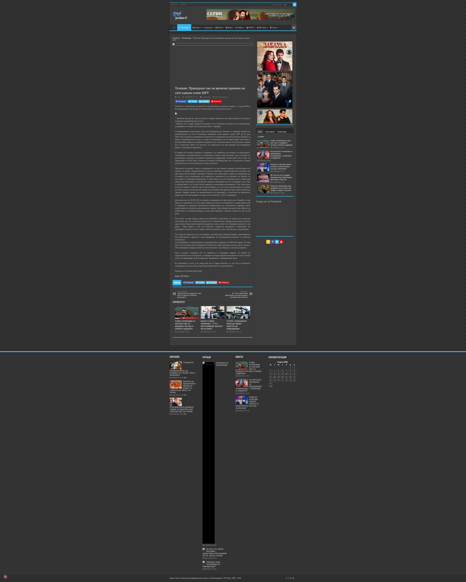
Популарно (269, 132)
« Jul (270, 386)
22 (290, 377)
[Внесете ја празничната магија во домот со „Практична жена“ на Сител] (176, 384)
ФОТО (251, 28)
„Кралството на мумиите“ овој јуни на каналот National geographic (189, 294)
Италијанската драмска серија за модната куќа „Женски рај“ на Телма (181, 409)
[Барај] (294, 4)
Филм (220, 28)
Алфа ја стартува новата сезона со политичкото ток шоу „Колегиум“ (280, 166)
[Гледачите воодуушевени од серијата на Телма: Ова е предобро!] (176, 365)
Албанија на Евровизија (222, 364)
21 (286, 377)
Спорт (274, 28)
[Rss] (273, 4)
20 (282, 377)
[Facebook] (275, 4)
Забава (240, 28)
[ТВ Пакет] (179, 15)
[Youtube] (280, 4)
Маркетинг (174, 4)
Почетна (176, 38)
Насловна (174, 27)
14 (286, 374)
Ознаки (261, 137)
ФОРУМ (183, 4)
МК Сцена (262, 28)
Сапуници (208, 28)
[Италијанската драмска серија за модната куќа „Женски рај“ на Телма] (176, 402)
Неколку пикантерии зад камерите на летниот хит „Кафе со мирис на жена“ (280, 188)
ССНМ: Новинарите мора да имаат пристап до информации (237, 325)
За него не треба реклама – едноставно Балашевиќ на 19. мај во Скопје (215, 552)
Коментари (281, 132)
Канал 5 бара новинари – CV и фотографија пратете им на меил (211, 325)
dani (178, 97)
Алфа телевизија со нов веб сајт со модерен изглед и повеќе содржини (185, 325)
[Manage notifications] (5, 577)
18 (274, 377)
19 (278, 377)
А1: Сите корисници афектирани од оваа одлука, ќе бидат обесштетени (236, 294)
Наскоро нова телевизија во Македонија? (211, 564)
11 (274, 374)
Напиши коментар (221, 97)
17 (271, 377)
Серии (197, 28)
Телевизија (185, 28)
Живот (230, 28)
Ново (260, 132)
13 (282, 374)
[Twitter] (278, 4)
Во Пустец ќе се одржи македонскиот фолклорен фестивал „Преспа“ (281, 177)
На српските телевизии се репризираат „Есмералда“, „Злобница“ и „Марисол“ (281, 154)
